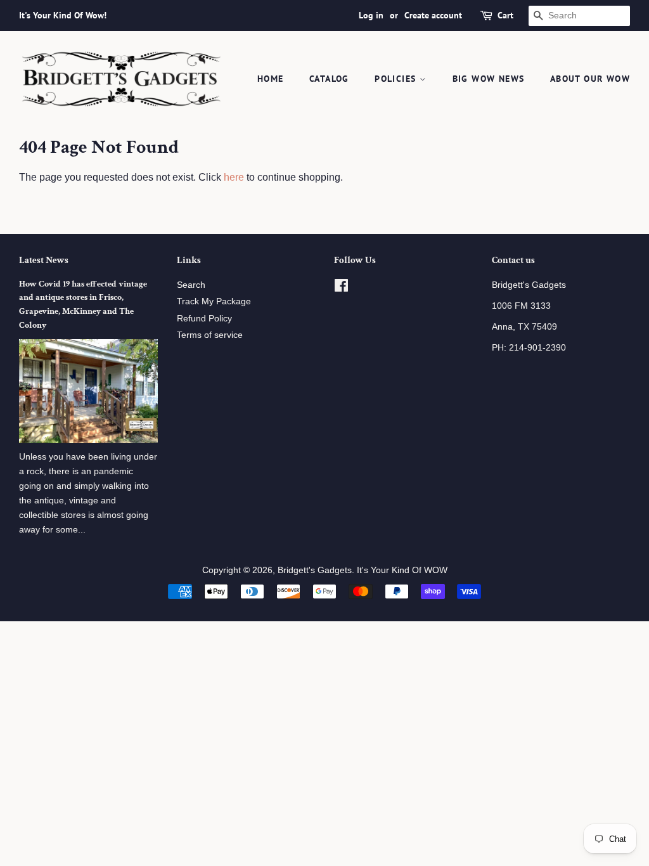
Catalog (329, 78)
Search (191, 285)
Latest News (43, 260)
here (234, 177)
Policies (397, 78)
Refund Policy (204, 318)
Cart (505, 15)
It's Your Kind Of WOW (402, 570)
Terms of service (210, 335)
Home (270, 78)
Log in (371, 15)
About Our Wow (590, 78)
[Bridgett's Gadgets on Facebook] (341, 288)
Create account (433, 15)
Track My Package (214, 301)
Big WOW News (489, 78)
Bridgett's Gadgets (315, 570)
